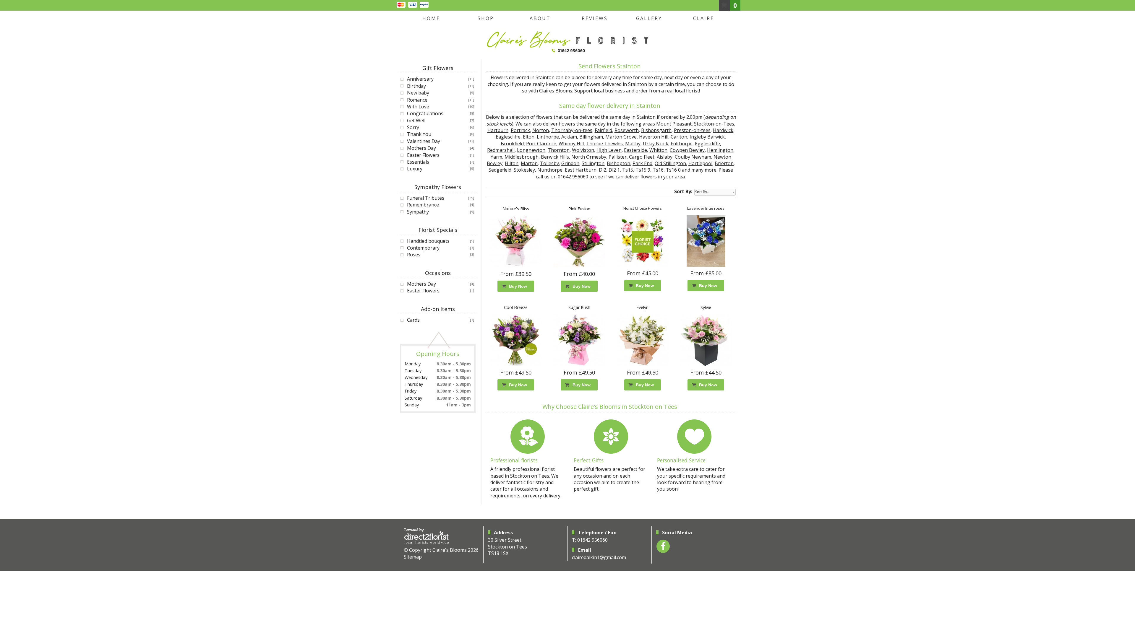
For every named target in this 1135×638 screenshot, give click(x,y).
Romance (417, 100)
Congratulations (425, 113)
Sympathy (418, 212)
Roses (413, 254)
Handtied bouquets (428, 241)
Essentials (418, 162)
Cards (413, 320)
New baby (418, 92)
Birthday (416, 86)
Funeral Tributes (425, 198)
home (431, 18)
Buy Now (517, 286)
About (540, 18)
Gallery (649, 18)
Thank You (419, 134)
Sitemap (413, 557)
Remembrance (423, 204)
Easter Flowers (423, 155)
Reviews (595, 18)
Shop (486, 18)
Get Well (416, 120)
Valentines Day (423, 141)
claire (703, 18)
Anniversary (420, 79)
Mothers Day (421, 148)
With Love (418, 106)
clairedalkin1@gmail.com (599, 557)
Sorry (413, 127)
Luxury (414, 168)
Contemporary (423, 248)
